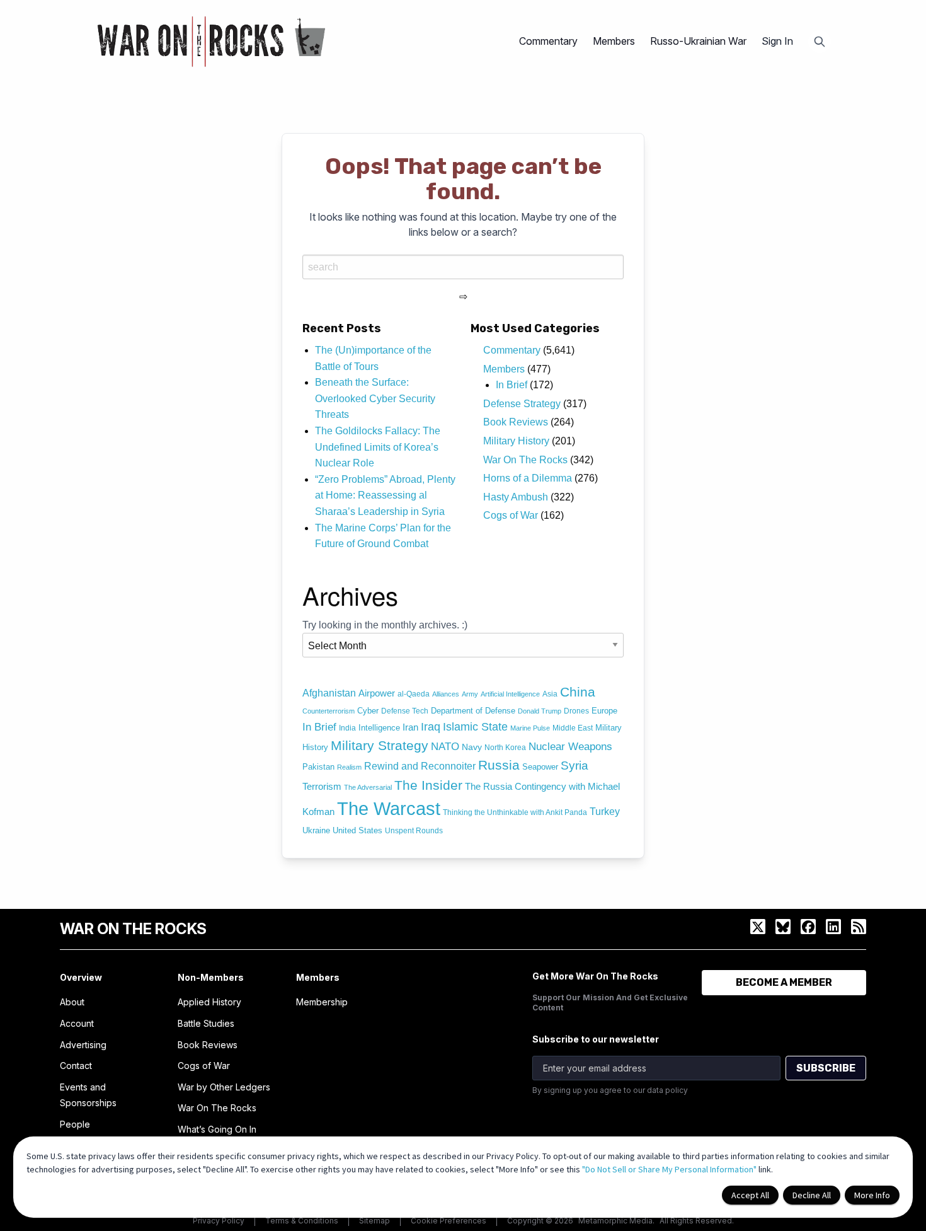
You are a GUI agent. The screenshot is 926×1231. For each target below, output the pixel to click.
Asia (549, 694)
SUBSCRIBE (825, 1068)
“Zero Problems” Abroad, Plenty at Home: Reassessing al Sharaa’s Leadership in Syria (385, 495)
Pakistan (318, 767)
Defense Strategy (522, 403)
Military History (516, 441)
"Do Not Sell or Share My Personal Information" (669, 1169)
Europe (604, 710)
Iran (410, 727)
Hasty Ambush (515, 497)
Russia (499, 765)
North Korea (505, 747)
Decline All (811, 1195)
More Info (872, 1195)
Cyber (368, 710)
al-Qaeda (413, 694)
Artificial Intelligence (510, 694)
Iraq (430, 726)
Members (504, 369)
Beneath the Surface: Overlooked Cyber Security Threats (375, 398)
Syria (574, 765)
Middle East (572, 728)
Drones (576, 711)
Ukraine (316, 830)
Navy (472, 747)
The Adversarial (368, 787)
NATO (445, 747)
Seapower (540, 767)
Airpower (376, 693)
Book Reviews (515, 422)
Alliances (445, 694)
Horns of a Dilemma (527, 478)
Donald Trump (539, 711)
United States (357, 830)
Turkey (605, 811)
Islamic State (475, 726)
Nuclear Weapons (570, 747)
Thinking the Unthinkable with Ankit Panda (515, 812)
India (347, 728)
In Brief (511, 384)
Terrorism (321, 787)
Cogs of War (510, 515)
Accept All (750, 1195)
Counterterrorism (328, 711)
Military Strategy (379, 745)
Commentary (511, 350)
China (577, 692)
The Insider (428, 785)
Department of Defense (473, 710)
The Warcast (388, 808)
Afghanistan (329, 692)
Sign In (777, 41)
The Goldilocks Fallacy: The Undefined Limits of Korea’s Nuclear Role (377, 446)
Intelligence (379, 728)
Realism (349, 767)
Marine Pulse (530, 728)
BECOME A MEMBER (784, 982)
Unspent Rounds (414, 830)
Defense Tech (404, 711)
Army (470, 694)
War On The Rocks (525, 459)
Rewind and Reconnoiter (420, 766)
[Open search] (819, 41)
